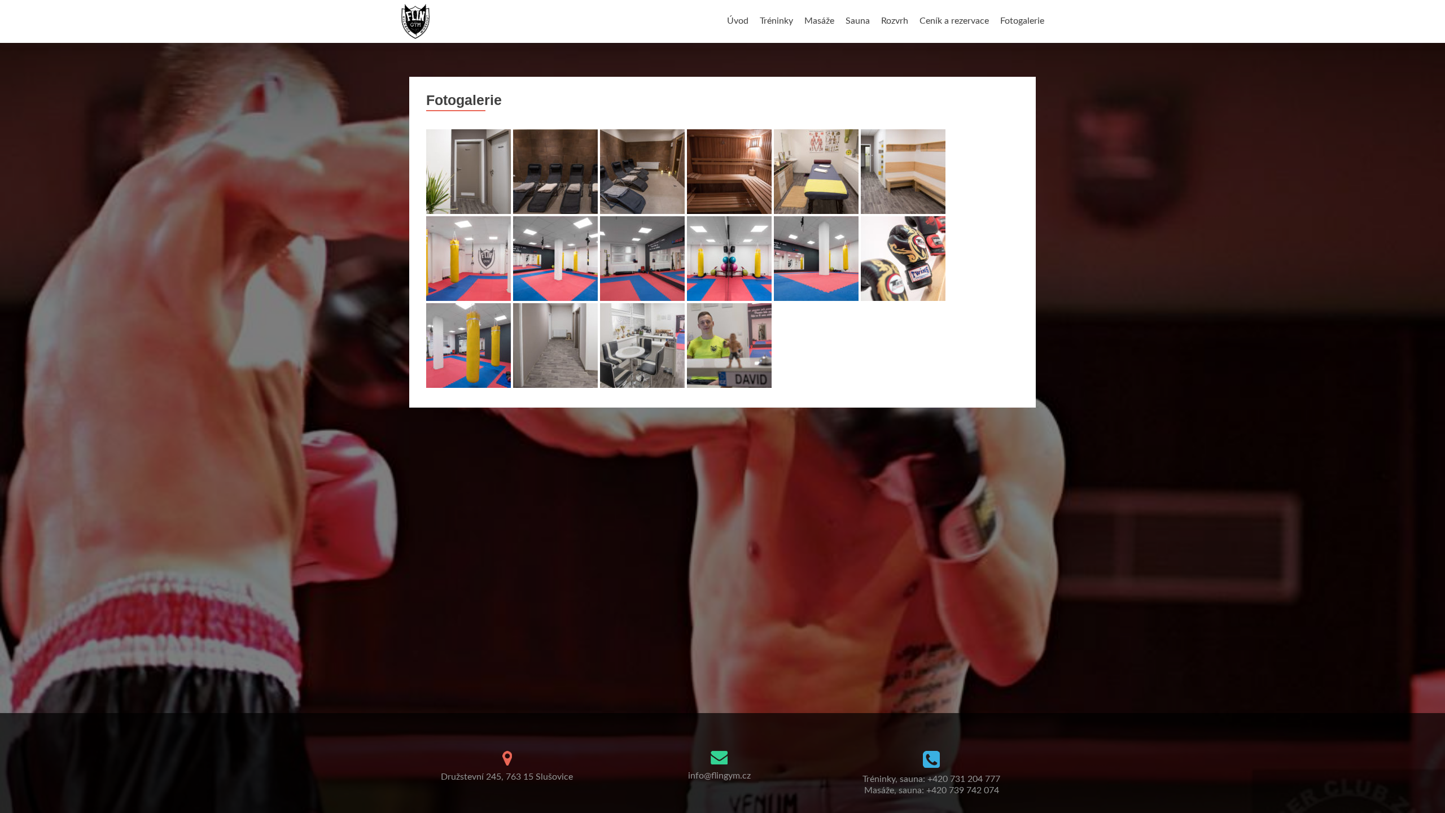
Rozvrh (894, 20)
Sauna (858, 20)
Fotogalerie (1022, 20)
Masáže (819, 20)
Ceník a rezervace (954, 20)
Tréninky (776, 20)
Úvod (737, 20)
